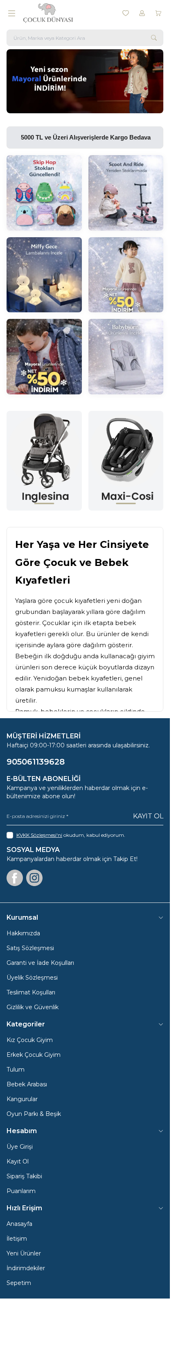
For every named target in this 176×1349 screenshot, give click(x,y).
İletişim (17, 1238)
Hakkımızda (23, 933)
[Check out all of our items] (44, 193)
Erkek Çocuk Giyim (34, 1054)
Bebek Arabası (27, 1084)
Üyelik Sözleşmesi (32, 977)
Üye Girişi (20, 1146)
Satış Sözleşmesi (30, 948)
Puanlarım (21, 1191)
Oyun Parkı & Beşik (34, 1114)
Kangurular (22, 1099)
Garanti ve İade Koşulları (40, 963)
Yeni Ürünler (24, 1253)
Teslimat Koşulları (31, 992)
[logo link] (62, 13)
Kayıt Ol (148, 816)
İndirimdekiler (26, 1268)
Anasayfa (19, 1224)
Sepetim (19, 1283)
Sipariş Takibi (24, 1176)
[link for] (85, 81)
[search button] (153, 38)
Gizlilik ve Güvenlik (33, 1007)
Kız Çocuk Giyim (30, 1040)
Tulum (16, 1069)
